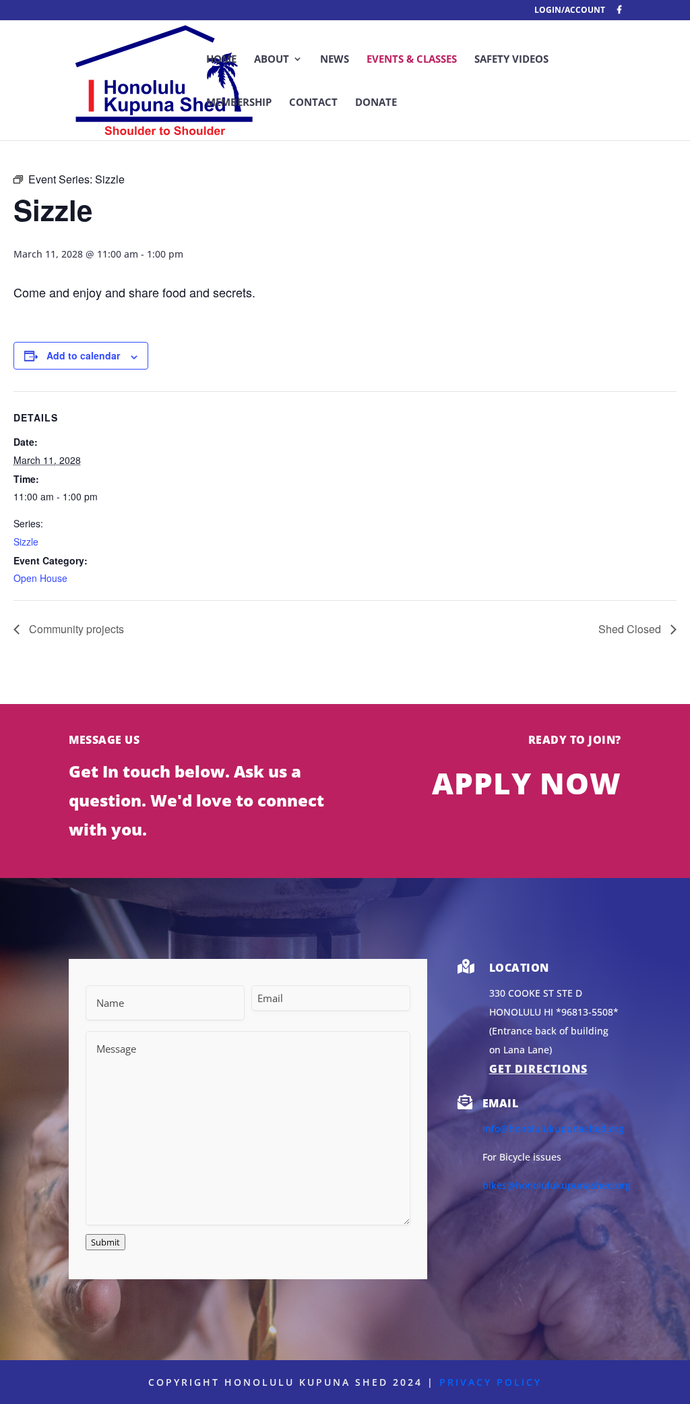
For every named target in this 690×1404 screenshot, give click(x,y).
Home (221, 59)
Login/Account (569, 11)
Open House (40, 578)
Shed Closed (631, 629)
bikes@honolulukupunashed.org (556, 1185)
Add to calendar (83, 355)
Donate (376, 103)
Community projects (75, 629)
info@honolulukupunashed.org (553, 1128)
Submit (105, 1242)
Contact (313, 103)
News (334, 59)
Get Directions (538, 1068)
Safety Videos (511, 59)
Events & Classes (412, 59)
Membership (239, 103)
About (271, 59)
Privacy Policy (490, 1382)
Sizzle (25, 541)
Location (519, 967)
